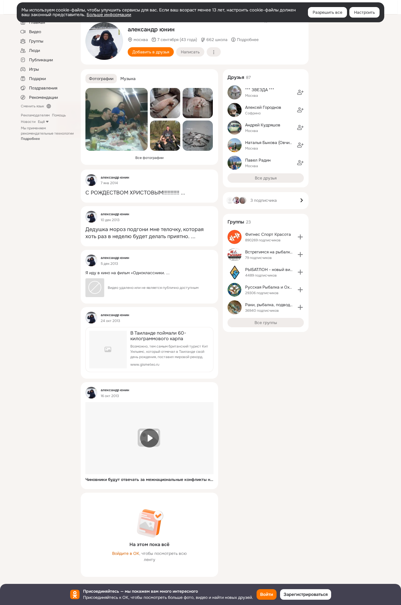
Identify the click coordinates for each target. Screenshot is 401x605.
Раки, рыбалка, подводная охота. (277, 304)
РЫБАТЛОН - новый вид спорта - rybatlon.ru (288, 269)
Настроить (364, 12)
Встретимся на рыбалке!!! (270, 252)
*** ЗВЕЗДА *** (259, 89)
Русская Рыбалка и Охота (270, 287)
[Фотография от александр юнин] (165, 103)
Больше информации (109, 15)
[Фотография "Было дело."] (165, 136)
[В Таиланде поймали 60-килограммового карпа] (149, 349)
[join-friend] (300, 92)
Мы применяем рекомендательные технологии (47, 133)
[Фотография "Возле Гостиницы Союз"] (104, 41)
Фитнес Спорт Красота (268, 234)
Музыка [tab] (128, 78)
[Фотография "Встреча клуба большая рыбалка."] (116, 119)
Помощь (59, 115)
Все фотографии (149, 157)
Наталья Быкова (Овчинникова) (276, 142)
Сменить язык (32, 106)
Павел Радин (258, 160)
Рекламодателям (35, 115)
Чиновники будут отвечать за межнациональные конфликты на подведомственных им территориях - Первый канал (149, 479)
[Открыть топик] (149, 192)
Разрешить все (327, 12)
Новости (28, 121)
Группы (236, 222)
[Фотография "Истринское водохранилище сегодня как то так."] (198, 136)
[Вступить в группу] (300, 236)
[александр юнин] (91, 180)
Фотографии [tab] (101, 78)
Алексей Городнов (263, 107)
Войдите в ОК (125, 553)
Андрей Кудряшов (262, 125)
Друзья (236, 77)
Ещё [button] (41, 121)
